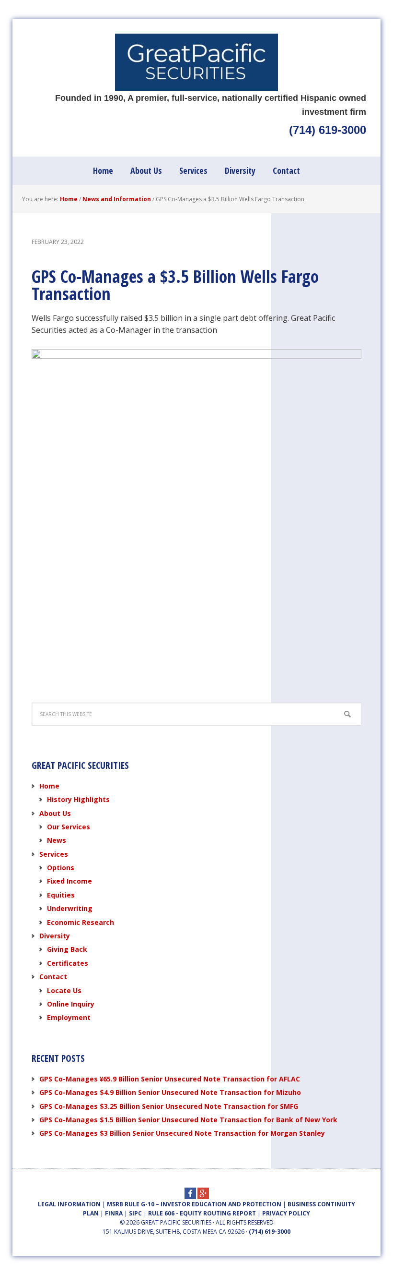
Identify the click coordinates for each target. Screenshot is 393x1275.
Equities (61, 894)
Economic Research (80, 922)
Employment (69, 1017)
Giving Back (67, 949)
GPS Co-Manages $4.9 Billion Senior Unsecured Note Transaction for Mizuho (170, 1092)
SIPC (135, 1213)
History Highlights (78, 799)
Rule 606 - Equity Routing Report (202, 1213)
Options (60, 867)
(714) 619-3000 (327, 129)
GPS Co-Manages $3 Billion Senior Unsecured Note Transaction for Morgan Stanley (182, 1133)
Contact (53, 976)
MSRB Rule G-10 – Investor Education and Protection (194, 1204)
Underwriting (69, 908)
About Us (55, 813)
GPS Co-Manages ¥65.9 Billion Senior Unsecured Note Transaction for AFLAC (169, 1078)
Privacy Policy (286, 1213)
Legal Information (69, 1204)
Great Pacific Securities (196, 62)
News (56, 840)
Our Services (68, 826)
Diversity (54, 935)
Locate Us (64, 990)
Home (49, 785)
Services (53, 854)
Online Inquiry (70, 1003)
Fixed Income (69, 881)
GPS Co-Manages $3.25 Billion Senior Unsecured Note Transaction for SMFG (168, 1106)
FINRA (114, 1213)
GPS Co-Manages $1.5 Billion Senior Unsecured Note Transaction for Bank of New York (188, 1119)
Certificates (67, 963)
